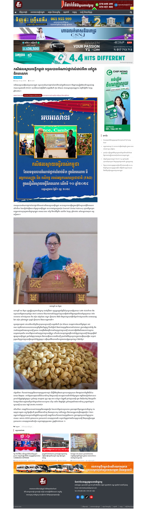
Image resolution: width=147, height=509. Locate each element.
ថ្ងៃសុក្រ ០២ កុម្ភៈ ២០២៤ (20, 81)
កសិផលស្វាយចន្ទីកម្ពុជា (27, 426)
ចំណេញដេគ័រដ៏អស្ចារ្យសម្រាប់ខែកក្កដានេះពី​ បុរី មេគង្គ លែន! (117, 141)
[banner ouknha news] (98, 4)
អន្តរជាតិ (66, 12)
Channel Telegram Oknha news (32, 95)
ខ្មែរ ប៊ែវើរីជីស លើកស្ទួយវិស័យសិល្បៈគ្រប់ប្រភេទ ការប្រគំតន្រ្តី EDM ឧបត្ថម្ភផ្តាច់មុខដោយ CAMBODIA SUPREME (27, 456)
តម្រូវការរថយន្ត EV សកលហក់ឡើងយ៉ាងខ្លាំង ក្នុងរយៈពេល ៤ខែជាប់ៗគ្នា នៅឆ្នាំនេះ (118, 147)
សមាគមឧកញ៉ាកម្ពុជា (38, 12)
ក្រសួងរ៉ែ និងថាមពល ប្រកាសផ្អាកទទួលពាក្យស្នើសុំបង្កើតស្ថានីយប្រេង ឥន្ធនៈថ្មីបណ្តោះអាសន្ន (54, 456)
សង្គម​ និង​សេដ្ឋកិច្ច (54, 12)
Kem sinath (63, 460)
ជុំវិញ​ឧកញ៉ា (23, 12)
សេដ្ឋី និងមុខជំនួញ (86, 12)
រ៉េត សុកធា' (32, 81)
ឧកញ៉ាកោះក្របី (90, 460)
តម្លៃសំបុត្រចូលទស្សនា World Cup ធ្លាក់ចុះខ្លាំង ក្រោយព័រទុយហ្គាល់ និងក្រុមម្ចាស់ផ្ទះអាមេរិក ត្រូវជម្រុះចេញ (118, 160)
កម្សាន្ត (74, 12)
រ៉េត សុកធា (32, 460)
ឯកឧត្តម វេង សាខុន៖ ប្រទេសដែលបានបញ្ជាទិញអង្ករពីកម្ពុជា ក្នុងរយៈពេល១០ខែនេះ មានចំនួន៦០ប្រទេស (83, 456)
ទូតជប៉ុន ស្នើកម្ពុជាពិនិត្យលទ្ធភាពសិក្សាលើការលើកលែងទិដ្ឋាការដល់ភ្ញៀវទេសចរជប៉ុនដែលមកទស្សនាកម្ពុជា (117, 154)
